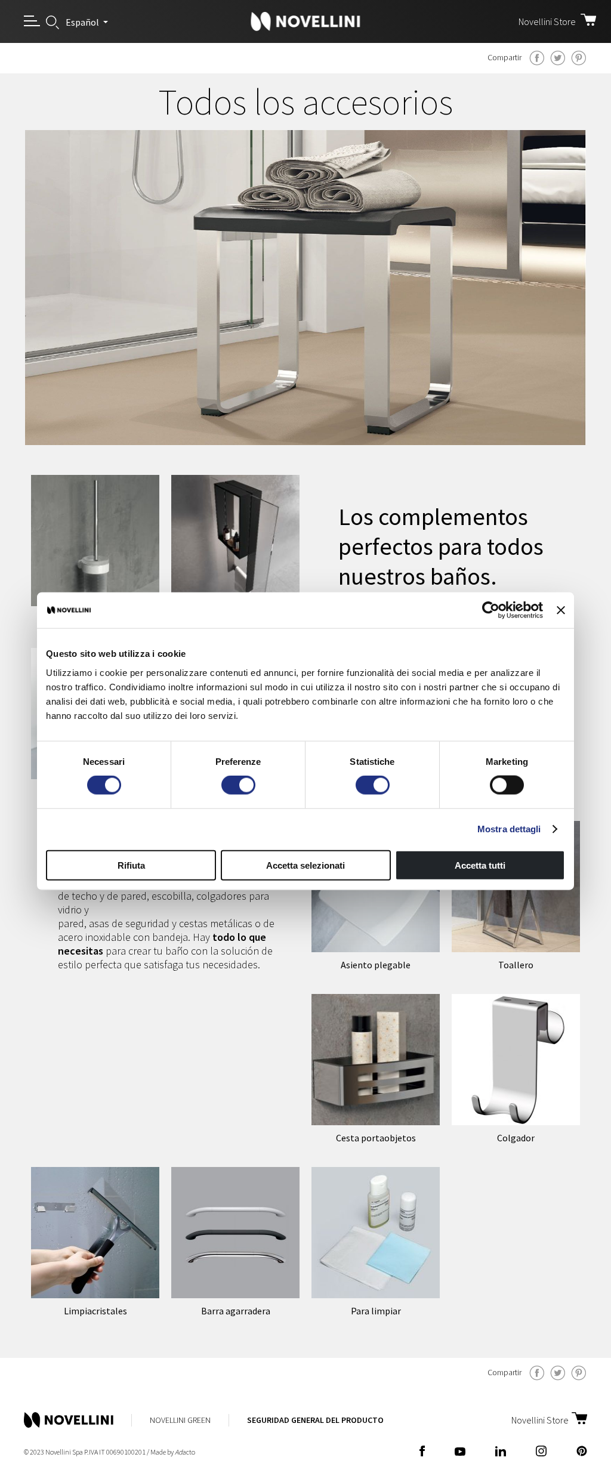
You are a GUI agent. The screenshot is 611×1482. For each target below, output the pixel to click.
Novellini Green (180, 1420)
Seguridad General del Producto (315, 1420)
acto (185, 1451)
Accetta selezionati (305, 865)
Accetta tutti (480, 865)
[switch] (238, 785)
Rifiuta (131, 865)
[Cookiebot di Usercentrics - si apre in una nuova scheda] (491, 610)
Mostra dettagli (509, 829)
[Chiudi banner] (561, 610)
